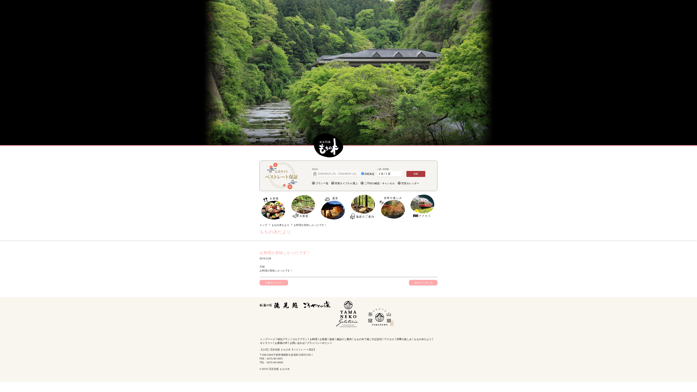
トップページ (267, 339)
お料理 (273, 207)
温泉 (333, 207)
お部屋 (303, 207)
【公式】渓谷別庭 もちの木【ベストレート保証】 (328, 145)
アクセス (422, 207)
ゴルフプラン (299, 339)
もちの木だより (280, 225)
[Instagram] (380, 332)
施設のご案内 (363, 207)
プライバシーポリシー (319, 343)
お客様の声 (281, 343)
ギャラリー (266, 343)
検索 (416, 174)
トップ (263, 225)
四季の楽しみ (392, 207)
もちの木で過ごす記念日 (368, 339)
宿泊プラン (283, 339)
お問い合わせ (297, 343)
